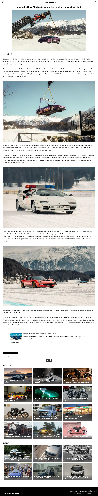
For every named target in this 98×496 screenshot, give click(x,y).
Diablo (17, 356)
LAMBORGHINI (14, 353)
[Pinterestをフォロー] (50, 360)
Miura (34, 356)
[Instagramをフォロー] (47, 360)
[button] (38, 139)
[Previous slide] (5, 111)
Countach (11, 356)
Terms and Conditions (84, 491)
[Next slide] (93, 111)
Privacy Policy (73, 491)
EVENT (6, 353)
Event (22, 356)
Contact (93, 491)
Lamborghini (28, 356)
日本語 (10, 54)
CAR (6, 356)
